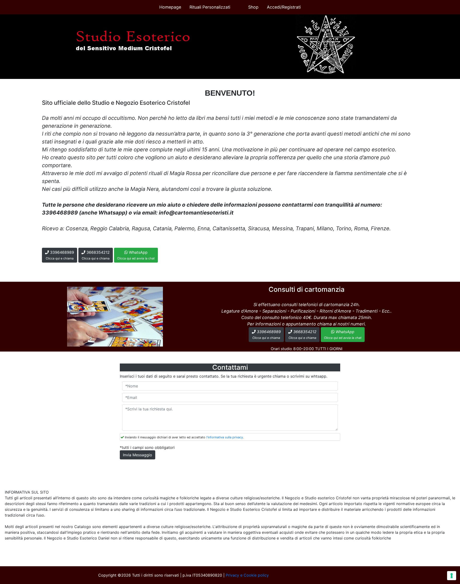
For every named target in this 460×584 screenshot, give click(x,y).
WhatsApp (136, 255)
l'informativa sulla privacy (224, 437)
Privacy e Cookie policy (247, 575)
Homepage (170, 7)
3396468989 (60, 255)
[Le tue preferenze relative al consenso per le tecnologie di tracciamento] (451, 575)
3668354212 (96, 255)
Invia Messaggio (137, 454)
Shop (253, 7)
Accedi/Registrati (284, 7)
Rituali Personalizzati (210, 7)
